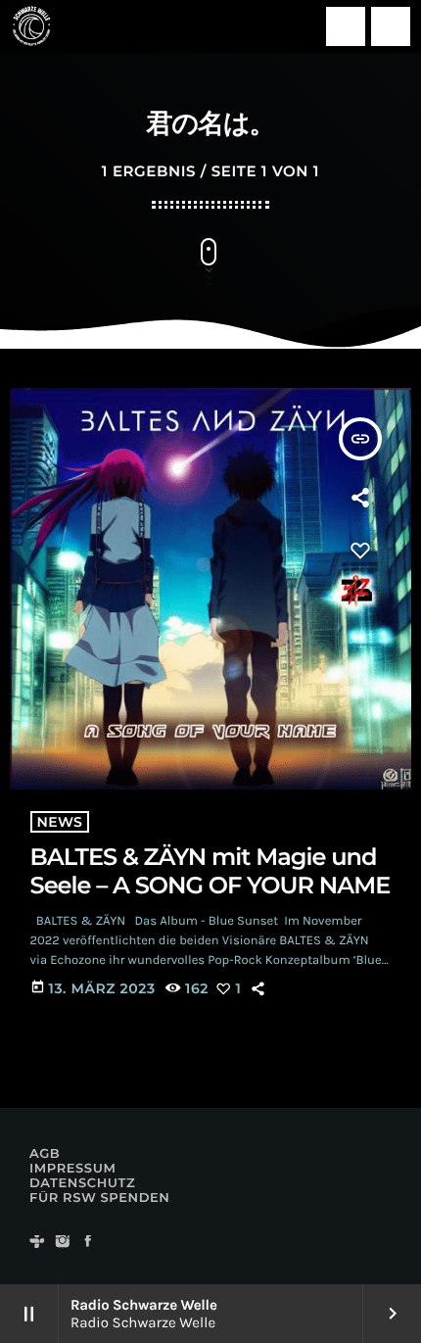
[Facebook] (88, 1242)
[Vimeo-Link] (31, 26)
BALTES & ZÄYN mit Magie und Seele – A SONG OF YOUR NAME (210, 871)
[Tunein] (37, 1242)
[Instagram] (62, 1242)
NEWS (60, 822)
